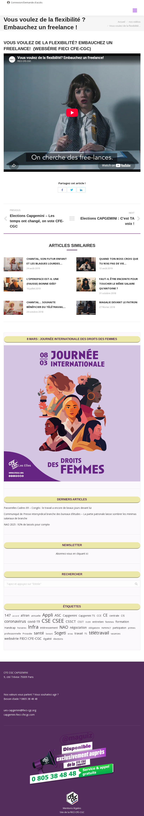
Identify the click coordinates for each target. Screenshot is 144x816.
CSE (46, 621)
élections (58, 638)
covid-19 (34, 622)
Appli (47, 615)
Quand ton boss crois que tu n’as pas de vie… (118, 261)
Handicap (10, 627)
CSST (81, 621)
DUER (88, 622)
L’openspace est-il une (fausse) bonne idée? (43, 281)
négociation (78, 627)
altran (25, 615)
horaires (21, 627)
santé (39, 633)
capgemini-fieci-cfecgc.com (19, 714)
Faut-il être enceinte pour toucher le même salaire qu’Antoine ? (118, 283)
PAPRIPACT (106, 628)
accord (15, 616)
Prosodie (27, 633)
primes (131, 627)
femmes (109, 621)
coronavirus (15, 621)
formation (122, 622)
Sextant (49, 634)
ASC (58, 615)
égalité (47, 638)
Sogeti (60, 633)
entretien (98, 621)
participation (119, 627)
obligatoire (94, 627)
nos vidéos (134, 21)
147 (7, 615)
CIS (123, 615)
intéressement (49, 627)
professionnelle (12, 633)
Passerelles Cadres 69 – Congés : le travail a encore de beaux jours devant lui (47, 507)
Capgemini (70, 615)
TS (85, 633)
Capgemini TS (87, 615)
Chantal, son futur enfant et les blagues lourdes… (47, 261)
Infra (33, 627)
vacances (115, 633)
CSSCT (71, 621)
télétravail (99, 633)
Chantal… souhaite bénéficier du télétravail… (46, 304)
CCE (99, 615)
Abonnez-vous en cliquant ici (72, 553)
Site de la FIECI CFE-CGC (72, 812)
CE (105, 615)
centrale (114, 615)
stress (70, 634)
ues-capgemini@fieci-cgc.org (20, 710)
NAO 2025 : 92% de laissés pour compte (27, 524)
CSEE (58, 620)
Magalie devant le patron (118, 302)
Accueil (121, 21)
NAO (64, 627)
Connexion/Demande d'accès (26, 2)
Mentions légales (72, 808)
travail (78, 633)
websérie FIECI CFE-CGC (23, 638)
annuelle (36, 615)
